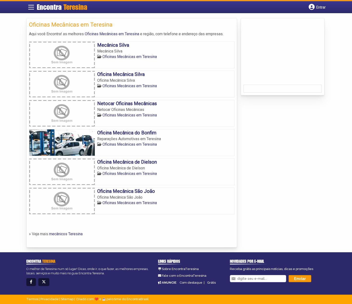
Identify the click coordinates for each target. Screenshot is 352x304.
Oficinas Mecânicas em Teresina (112, 34)
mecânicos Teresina (66, 234)
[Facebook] (31, 282)
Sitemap (67, 299)
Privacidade (49, 299)
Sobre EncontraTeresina (180, 269)
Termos (32, 299)
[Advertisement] (279, 53)
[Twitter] (43, 282)
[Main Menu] (31, 7)
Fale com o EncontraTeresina (184, 275)
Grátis (211, 282)
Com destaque (191, 282)
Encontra (62, 7)
